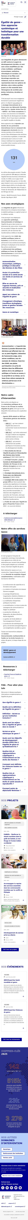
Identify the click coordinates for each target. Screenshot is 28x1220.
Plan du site (13, 1217)
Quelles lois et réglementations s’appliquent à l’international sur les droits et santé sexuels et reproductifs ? (12, 778)
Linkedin (7, 1187)
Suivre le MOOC (8, 657)
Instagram (20, 1187)
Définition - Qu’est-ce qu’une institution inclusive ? (11, 716)
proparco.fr (11, 1203)
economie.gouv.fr (19, 1206)
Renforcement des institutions (13, 1153)
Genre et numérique (10, 312)
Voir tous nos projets (10, 949)
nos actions (16, 103)
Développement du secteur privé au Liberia (13, 934)
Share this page (25, 16)
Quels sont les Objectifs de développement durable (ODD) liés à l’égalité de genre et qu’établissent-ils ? (12, 742)
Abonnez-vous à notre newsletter (11, 1175)
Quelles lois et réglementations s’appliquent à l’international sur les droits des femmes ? (11, 755)
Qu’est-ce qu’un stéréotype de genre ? (11, 733)
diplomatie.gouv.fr (5, 1206)
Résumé (6, 12)
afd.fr (2, 1203)
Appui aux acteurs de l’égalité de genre (11, 296)
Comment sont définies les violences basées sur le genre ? (12, 766)
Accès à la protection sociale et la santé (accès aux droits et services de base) (12, 276)
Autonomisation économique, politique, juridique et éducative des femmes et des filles (12, 265)
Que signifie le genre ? (11, 702)
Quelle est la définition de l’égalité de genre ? (11, 708)
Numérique (6, 1149)
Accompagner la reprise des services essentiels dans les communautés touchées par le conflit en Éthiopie (13, 888)
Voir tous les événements (11, 1039)
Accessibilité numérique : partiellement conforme (14, 1214)
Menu (25, 2)
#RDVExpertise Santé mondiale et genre (12, 981)
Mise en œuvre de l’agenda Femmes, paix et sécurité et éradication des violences (12, 287)
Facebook (11, 1187)
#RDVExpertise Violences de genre (13, 1011)
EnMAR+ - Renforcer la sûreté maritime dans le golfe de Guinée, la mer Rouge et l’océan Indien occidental (12, 839)
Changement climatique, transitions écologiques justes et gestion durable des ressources (12, 304)
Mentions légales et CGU (8, 1211)
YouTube (15, 1187)
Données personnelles (20, 1211)
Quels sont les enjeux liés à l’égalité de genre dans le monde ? (11, 725)
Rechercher (21, 2)
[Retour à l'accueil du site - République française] (11, 3)
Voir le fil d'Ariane (4, 9)
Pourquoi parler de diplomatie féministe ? (11, 790)
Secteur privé (7, 1157)
